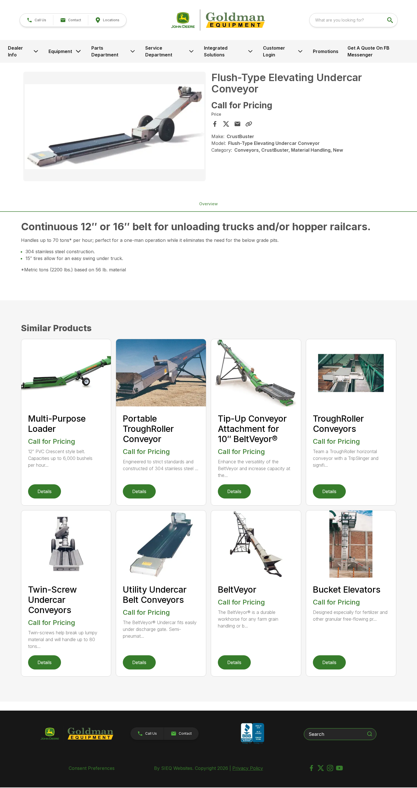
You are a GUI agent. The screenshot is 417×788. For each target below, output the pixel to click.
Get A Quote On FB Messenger (368, 51)
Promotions (325, 51)
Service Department (158, 51)
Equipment (60, 51)
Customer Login (274, 51)
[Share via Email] (237, 124)
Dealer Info (15, 51)
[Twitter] (320, 768)
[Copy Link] (248, 124)
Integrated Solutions (216, 51)
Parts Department (104, 51)
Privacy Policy (247, 768)
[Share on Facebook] (214, 124)
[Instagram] (330, 768)
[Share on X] (226, 124)
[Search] (370, 734)
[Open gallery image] (114, 126)
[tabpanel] (114, 127)
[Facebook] (311, 768)
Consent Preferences (92, 768)
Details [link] (44, 491)
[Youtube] (339, 768)
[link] (107, 20)
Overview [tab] (208, 203)
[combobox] (353, 20)
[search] (390, 20)
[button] (36, 20)
